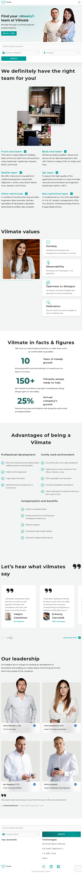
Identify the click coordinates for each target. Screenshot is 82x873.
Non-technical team (55, 193)
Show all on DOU (70, 638)
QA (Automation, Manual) (53, 844)
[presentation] (3, 637)
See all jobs (9, 33)
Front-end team (11, 151)
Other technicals (12, 193)
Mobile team (9, 172)
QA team (48, 172)
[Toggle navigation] (79, 2)
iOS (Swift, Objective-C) (52, 849)
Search (13, 58)
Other (44, 858)
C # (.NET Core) (49, 853)
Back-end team (52, 151)
